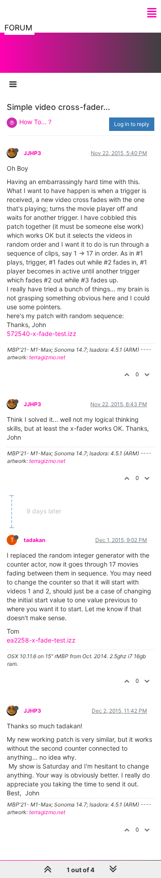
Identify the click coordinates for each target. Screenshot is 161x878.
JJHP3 (32, 153)
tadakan (34, 540)
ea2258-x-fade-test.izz (41, 640)
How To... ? (35, 122)
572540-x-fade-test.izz (41, 333)
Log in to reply (131, 124)
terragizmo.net (47, 357)
